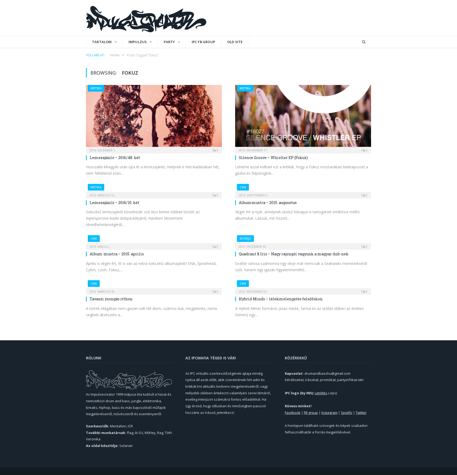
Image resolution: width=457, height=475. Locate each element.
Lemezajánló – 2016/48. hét (115, 157)
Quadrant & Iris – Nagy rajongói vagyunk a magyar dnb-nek (294, 253)
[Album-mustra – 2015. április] (154, 240)
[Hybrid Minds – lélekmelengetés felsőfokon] (303, 285)
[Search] (364, 42)
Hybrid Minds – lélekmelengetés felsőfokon (281, 298)
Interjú (245, 238)
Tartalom (102, 41)
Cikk (243, 187)
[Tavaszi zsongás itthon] (154, 285)
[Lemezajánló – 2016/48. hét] (154, 117)
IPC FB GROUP (203, 41)
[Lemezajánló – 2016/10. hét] (154, 189)
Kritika (96, 88)
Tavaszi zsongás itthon (111, 298)
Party (169, 41)
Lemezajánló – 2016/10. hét (114, 202)
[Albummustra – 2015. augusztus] (303, 189)
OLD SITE (235, 41)
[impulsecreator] (146, 18)
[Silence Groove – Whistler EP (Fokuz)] (303, 117)
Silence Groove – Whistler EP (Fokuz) (273, 157)
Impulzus (138, 41)
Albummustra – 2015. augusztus (268, 202)
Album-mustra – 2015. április (117, 253)
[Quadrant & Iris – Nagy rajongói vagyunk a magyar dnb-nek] (303, 240)
